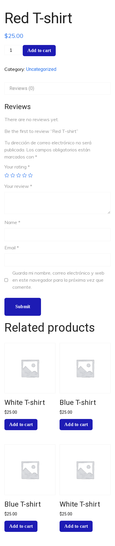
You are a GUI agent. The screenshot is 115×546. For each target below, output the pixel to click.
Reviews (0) (21, 88)
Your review (18, 186)
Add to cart (39, 50)
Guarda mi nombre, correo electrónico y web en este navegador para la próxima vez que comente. (58, 280)
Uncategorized (41, 69)
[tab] (57, 88)
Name (12, 222)
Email (11, 248)
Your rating (17, 167)
